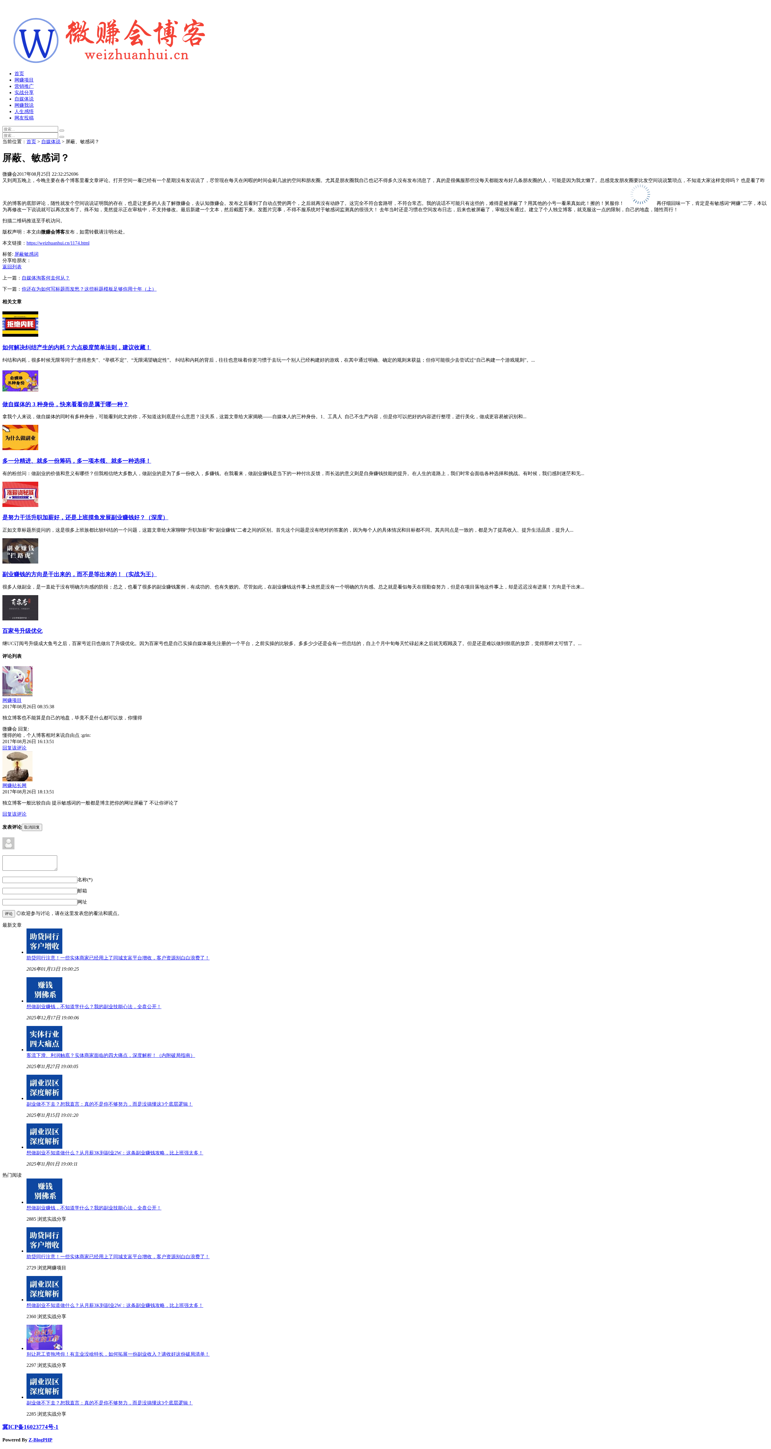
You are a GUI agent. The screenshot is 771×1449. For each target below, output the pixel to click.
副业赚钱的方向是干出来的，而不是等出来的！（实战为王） (79, 574)
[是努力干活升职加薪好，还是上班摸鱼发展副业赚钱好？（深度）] (20, 505)
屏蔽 (19, 254)
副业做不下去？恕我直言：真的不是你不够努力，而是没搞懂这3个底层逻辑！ (110, 1104)
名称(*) (84, 879)
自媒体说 (24, 98)
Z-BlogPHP (40, 1439)
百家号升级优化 (22, 631)
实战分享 (24, 92)
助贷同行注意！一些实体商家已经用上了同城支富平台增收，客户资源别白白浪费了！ (118, 957)
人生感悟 (24, 111)
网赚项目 (24, 79)
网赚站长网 (14, 785)
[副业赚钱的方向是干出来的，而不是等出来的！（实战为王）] (20, 561)
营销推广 (24, 86)
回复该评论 (14, 747)
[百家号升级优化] (20, 618)
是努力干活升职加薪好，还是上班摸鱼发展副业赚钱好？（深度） (85, 517)
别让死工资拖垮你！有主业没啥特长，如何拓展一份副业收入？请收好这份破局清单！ (118, 1354)
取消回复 (32, 827)
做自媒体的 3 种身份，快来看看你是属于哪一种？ (65, 404)
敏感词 (31, 254)
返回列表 (12, 266)
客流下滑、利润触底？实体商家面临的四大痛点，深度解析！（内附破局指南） (111, 1055)
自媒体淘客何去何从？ (46, 277)
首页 (19, 73)
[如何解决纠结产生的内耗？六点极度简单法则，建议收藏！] (20, 335)
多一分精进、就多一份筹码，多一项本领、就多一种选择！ (76, 461)
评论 (9, 913)
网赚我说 (24, 105)
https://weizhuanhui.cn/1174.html (58, 243)
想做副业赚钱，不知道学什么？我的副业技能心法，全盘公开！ (94, 1006)
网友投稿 (24, 117)
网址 (82, 901)
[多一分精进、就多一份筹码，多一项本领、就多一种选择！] (20, 448)
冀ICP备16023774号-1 (30, 1427)
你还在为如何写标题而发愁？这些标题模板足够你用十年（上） (89, 289)
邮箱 (82, 890)
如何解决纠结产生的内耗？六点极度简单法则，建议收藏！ (76, 347)
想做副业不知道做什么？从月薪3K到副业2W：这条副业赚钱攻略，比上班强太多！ (115, 1152)
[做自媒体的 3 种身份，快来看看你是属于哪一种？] (20, 391)
